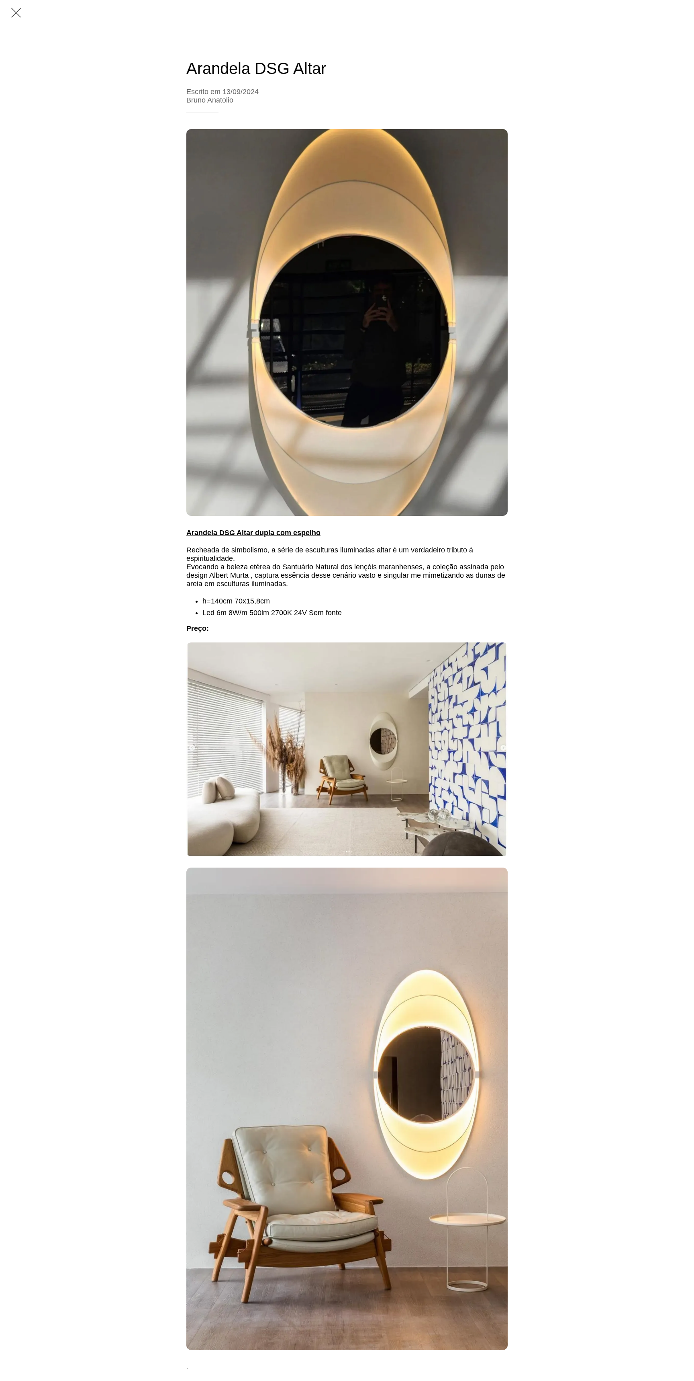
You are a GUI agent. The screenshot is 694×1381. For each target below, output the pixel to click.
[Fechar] (16, 13)
